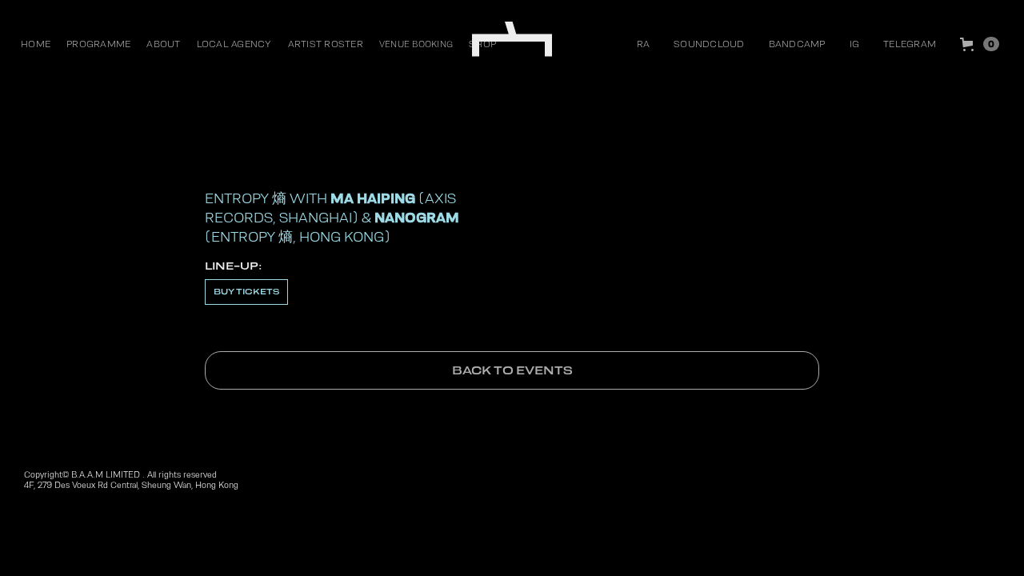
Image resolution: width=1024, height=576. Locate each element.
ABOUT (163, 43)
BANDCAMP (797, 43)
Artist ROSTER (325, 43)
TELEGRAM (909, 43)
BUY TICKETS (246, 291)
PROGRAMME (98, 43)
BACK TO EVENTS (512, 370)
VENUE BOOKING (416, 44)
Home (35, 43)
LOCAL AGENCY (234, 43)
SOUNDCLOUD (709, 43)
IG (855, 43)
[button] (979, 44)
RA (643, 43)
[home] (512, 40)
